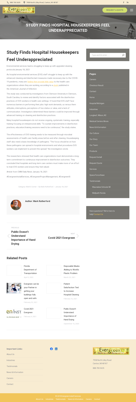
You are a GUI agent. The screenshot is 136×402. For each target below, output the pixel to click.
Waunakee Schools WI (101, 187)
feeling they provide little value (40, 82)
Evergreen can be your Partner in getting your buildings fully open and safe (31, 291)
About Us (10, 354)
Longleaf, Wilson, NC (98, 115)
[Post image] (14, 270)
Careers (93, 79)
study (55, 85)
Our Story (93, 139)
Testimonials (95, 181)
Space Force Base (97, 175)
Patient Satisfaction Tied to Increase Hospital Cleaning (71, 289)
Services (93, 169)
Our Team (94, 145)
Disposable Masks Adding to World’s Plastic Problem (72, 269)
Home (92, 97)
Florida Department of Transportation (30, 269)
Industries (94, 109)
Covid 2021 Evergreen (29, 311)
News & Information (98, 127)
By (46, 187)
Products (93, 151)
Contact (93, 91)
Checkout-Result (96, 85)
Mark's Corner (31, 187)
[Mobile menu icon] (131, 10)
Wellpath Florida (98, 193)
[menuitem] (39, 399)
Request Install (96, 157)
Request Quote (96, 163)
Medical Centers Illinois (99, 121)
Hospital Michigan (97, 103)
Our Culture (94, 133)
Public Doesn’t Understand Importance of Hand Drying (70, 314)
